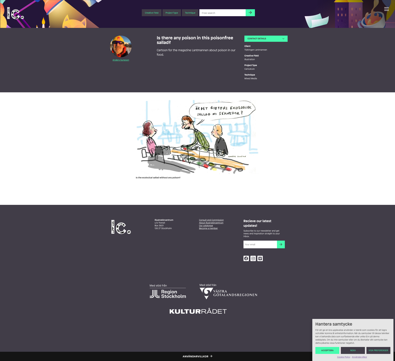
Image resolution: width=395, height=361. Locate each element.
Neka (353, 350)
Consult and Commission (211, 220)
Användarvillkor (359, 357)
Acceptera (327, 350)
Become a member (208, 228)
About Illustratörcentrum (211, 222)
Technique (190, 12)
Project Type (172, 12)
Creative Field (151, 12)
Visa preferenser (378, 350)
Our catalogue (206, 225)
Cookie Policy (343, 357)
